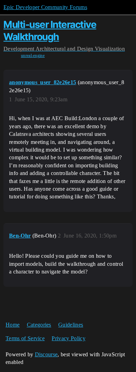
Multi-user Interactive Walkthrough (49, 31)
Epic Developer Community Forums (45, 7)
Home (13, 325)
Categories (39, 325)
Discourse (46, 354)
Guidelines (70, 325)
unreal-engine (33, 55)
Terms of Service (25, 338)
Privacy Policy (68, 338)
